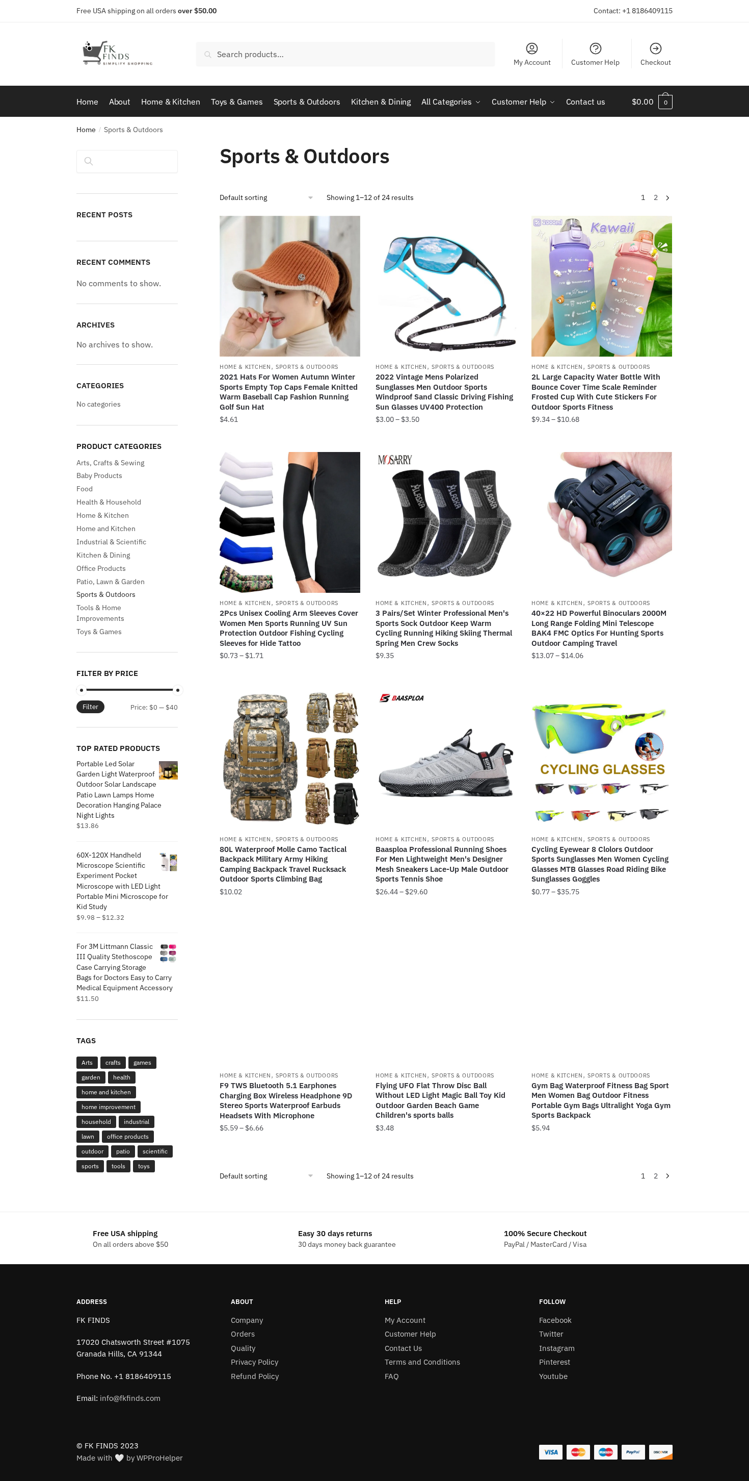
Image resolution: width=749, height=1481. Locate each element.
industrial (136, 1121)
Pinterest (554, 1362)
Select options (289, 440)
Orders (243, 1334)
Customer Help (595, 62)
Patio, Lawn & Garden (110, 581)
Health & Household (108, 502)
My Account (532, 62)
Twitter (551, 1334)
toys (144, 1166)
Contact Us (403, 1348)
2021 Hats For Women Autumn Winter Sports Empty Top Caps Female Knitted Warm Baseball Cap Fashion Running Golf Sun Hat (289, 392)
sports (90, 1166)
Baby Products (99, 475)
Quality (243, 1348)
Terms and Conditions (422, 1362)
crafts (113, 1062)
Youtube (553, 1376)
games (142, 1062)
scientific (155, 1151)
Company (247, 1320)
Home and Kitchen (106, 528)
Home (86, 129)
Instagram (557, 1348)
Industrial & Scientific (111, 541)
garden (91, 1077)
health (121, 1077)
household (96, 1121)
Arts (87, 1062)
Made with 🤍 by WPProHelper (129, 1458)
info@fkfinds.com (130, 1398)
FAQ (392, 1376)
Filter (90, 706)
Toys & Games (99, 631)
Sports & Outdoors (307, 366)
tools (118, 1166)
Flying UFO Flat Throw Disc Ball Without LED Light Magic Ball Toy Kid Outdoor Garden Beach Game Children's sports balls (440, 1100)
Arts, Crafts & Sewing (110, 462)
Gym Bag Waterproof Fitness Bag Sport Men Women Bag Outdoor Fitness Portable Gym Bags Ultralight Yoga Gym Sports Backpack (601, 1100)
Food (84, 488)
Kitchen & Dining (103, 555)
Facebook (555, 1320)
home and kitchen (106, 1092)
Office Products (101, 568)
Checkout (655, 62)
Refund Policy (255, 1376)
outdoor (92, 1151)
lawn (88, 1136)
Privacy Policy (254, 1362)
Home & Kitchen (245, 366)
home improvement (109, 1107)
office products (128, 1136)
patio (123, 1151)
